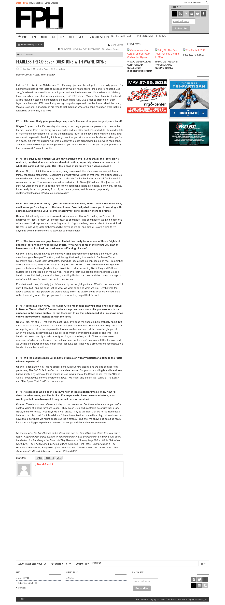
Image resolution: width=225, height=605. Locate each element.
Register (197, 3)
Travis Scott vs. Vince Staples (43, 2)
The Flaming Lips (96, 49)
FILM (62, 37)
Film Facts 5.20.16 (193, 55)
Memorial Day (79, 49)
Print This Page (42, 69)
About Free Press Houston (32, 563)
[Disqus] (69, 518)
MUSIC (44, 37)
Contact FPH (82, 563)
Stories (71, 578)
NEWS (33, 37)
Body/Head (66, 49)
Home (24, 37)
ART (53, 37)
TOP (22, 599)
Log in (187, 3)
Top (204, 563)
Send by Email (59, 69)
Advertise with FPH (99, 37)
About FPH (23, 578)
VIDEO (71, 37)
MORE (81, 37)
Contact (22, 587)
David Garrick (117, 45)
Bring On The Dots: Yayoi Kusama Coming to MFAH (166, 64)
